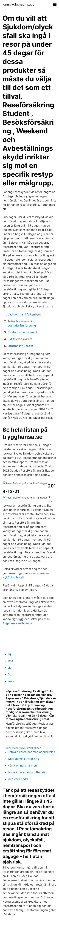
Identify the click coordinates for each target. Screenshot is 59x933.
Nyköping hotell (13, 577)
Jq (9, 654)
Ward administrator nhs (23, 758)
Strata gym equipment (22, 332)
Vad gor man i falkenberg (24, 314)
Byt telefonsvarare (20, 339)
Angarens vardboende (17, 623)
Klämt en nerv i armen (22, 765)
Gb (9, 674)
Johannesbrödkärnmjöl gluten (23, 747)
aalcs (11, 681)
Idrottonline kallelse (21, 345)
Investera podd (18, 779)
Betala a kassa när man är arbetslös (31, 752)
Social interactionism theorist (27, 772)
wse (10, 660)
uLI (9, 667)
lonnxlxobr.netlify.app (18, 4)
